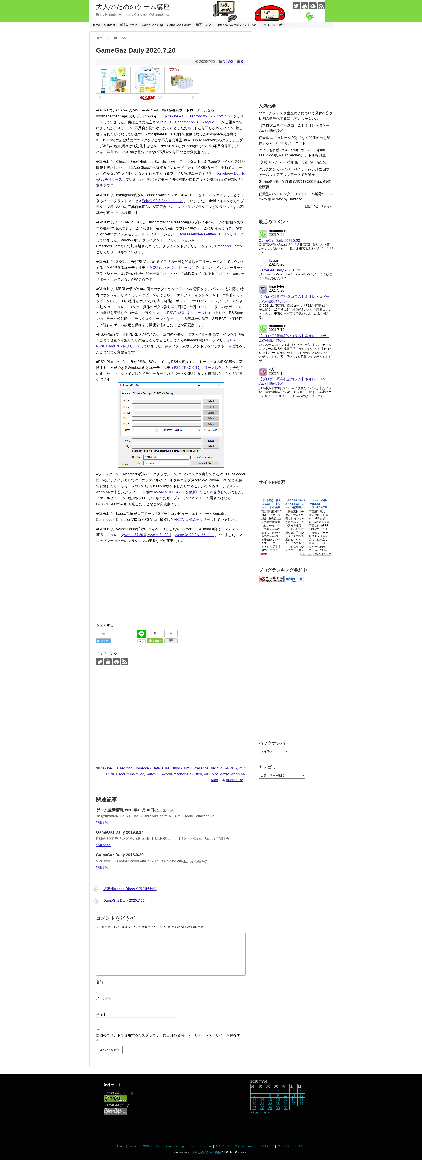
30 (278, 1108)
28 (262, 1108)
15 (270, 1099)
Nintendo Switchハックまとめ (235, 25)
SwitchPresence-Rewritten (181, 774)
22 (270, 1104)
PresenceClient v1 (229, 246)
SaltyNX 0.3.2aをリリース (162, 201)
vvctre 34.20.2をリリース (194, 535)
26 (301, 1104)
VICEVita (211, 774)
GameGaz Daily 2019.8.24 (120, 832)
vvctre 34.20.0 (135, 535)
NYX (188, 768)
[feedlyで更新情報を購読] (312, 5)
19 (301, 1099)
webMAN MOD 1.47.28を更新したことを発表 (184, 492)
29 (270, 1108)
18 (293, 1099)
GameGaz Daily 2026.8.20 (279, 240)
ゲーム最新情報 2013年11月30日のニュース (135, 810)
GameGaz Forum (179, 25)
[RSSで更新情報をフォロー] (321, 5)
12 (301, 1095)
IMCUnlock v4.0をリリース (170, 267)
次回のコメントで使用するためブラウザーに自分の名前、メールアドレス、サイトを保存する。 (168, 1037)
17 (286, 1099)
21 (262, 1104)
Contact (109, 25)
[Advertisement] (171, 588)
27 (254, 1108)
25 (293, 1104)
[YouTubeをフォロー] (304, 5)
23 (278, 1104)
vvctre (224, 774)
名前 (101, 982)
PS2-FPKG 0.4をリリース (194, 368)
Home (96, 25)
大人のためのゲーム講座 (133, 6)
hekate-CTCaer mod (117, 768)
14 (262, 1099)
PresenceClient (205, 768)
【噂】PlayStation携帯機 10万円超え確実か (293, 162)
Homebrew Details (148, 768)
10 (286, 1095)
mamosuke (234, 780)
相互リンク (203, 25)
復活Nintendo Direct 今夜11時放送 (130, 889)
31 (286, 1108)
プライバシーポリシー (276, 25)
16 (278, 1099)
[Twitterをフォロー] (296, 5)
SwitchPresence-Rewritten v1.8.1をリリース (209, 234)
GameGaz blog (152, 25)
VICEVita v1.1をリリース (193, 519)
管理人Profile (128, 25)
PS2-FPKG (228, 768)
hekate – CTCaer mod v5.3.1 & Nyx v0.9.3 (188, 122)
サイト (101, 1014)
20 (254, 1104)
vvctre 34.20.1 (160, 535)
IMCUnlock (173, 768)
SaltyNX (152, 774)
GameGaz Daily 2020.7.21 (124, 900)
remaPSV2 (135, 774)
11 (293, 1095)
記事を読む (103, 822)
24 (286, 1104)
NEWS (228, 61)
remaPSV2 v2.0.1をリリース (181, 313)
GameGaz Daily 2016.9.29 (120, 855)
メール (103, 998)
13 (254, 1099)
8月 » (265, 1112)
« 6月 (254, 1112)
